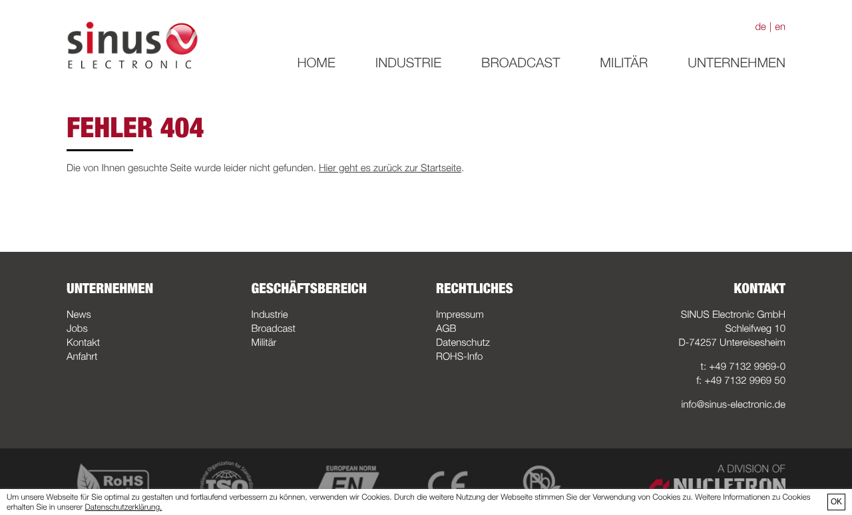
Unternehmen (736, 63)
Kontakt (83, 342)
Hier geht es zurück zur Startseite (390, 168)
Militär (624, 63)
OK (836, 501)
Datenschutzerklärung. (123, 507)
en (780, 27)
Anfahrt (82, 356)
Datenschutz (463, 342)
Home (316, 63)
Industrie (408, 63)
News (79, 314)
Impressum (460, 314)
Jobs (77, 328)
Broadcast (520, 63)
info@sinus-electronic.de (733, 404)
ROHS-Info (459, 356)
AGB (446, 328)
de (760, 27)
